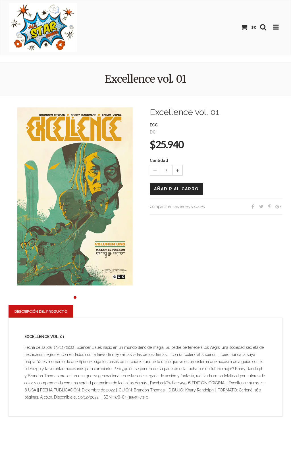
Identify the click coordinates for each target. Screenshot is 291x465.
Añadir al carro (176, 189)
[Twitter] (261, 206)
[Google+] (278, 206)
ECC (154, 125)
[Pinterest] (269, 206)
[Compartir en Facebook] (252, 206)
